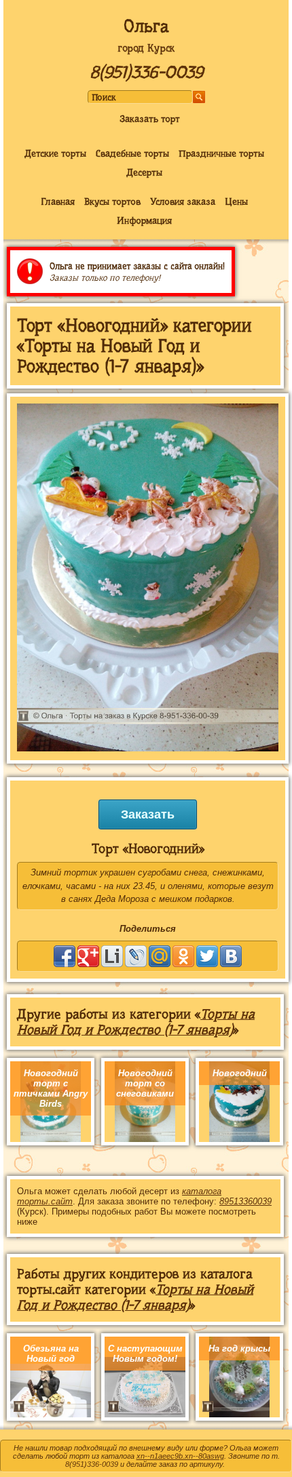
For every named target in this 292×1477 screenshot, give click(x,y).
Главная (58, 201)
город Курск (146, 48)
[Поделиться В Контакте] (231, 956)
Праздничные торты (221, 153)
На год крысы (239, 1348)
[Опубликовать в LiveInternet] (112, 956)
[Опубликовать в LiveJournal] (136, 956)
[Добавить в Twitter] (207, 956)
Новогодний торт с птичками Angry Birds (51, 1088)
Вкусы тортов (112, 201)
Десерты (144, 172)
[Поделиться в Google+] (88, 956)
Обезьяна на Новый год (51, 1353)
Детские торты (55, 153)
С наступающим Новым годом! (145, 1353)
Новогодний (240, 1073)
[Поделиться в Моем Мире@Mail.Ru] (159, 956)
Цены (236, 201)
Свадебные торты (132, 153)
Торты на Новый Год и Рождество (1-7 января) (136, 1022)
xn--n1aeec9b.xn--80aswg (180, 1456)
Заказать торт (150, 118)
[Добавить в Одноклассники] (183, 956)
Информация (144, 220)
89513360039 (245, 1201)
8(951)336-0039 (146, 72)
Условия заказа (182, 201)
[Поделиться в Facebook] (64, 956)
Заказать (148, 814)
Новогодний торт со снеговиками (145, 1083)
